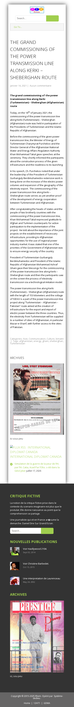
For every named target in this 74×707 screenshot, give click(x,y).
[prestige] (37, 672)
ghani (45, 341)
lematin (60, 338)
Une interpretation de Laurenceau (41, 578)
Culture (51, 338)
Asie (25, 338)
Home (27, 703)
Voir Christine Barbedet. (36, 563)
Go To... (18, 27)
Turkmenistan (17, 343)
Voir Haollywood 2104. (35, 548)
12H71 (37, 703)
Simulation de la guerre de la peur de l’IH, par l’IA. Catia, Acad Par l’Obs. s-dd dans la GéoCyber (37, 467)
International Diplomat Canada (35, 456)
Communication (37, 338)
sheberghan (56, 341)
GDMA (47, 703)
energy (37, 341)
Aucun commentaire (40, 85)
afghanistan (26, 341)
